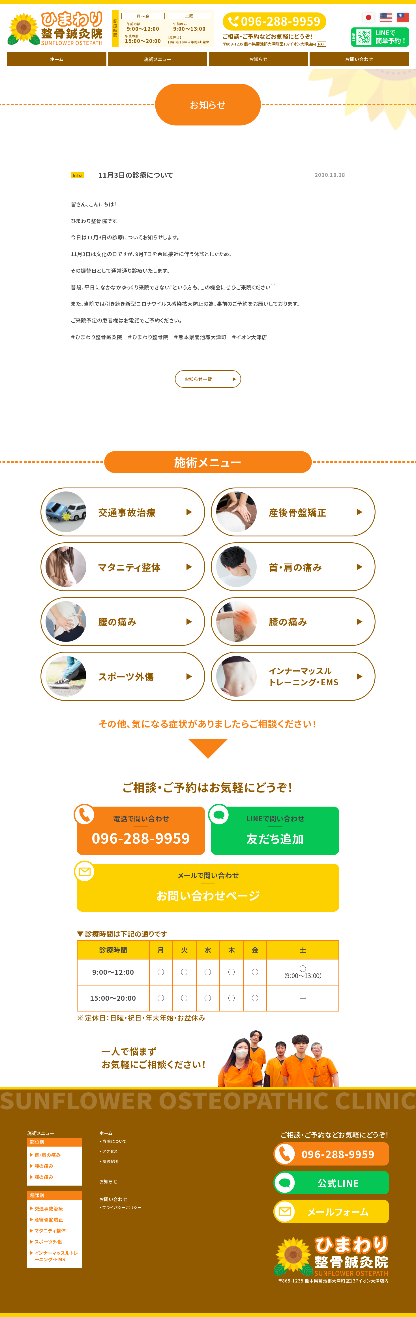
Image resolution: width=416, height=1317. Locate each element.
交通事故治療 (49, 1208)
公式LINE (338, 1182)
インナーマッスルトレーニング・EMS (57, 1256)
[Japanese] (368, 17)
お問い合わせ (359, 59)
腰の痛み (44, 1166)
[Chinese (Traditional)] (403, 17)
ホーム (57, 59)
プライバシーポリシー (122, 1207)
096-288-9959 (281, 20)
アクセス (110, 1151)
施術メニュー (157, 59)
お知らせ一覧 (198, 379)
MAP (321, 44)
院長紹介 (110, 1161)
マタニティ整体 (50, 1230)
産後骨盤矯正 (49, 1219)
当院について (114, 1141)
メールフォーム (338, 1211)
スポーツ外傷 (49, 1241)
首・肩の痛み (48, 1155)
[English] (386, 17)
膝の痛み (44, 1177)
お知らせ (258, 59)
